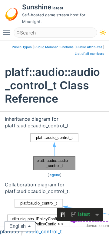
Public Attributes (89, 47)
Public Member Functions (54, 47)
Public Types (22, 47)
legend (54, 175)
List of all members (89, 54)
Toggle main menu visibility (7, 32)
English (17, 226)
